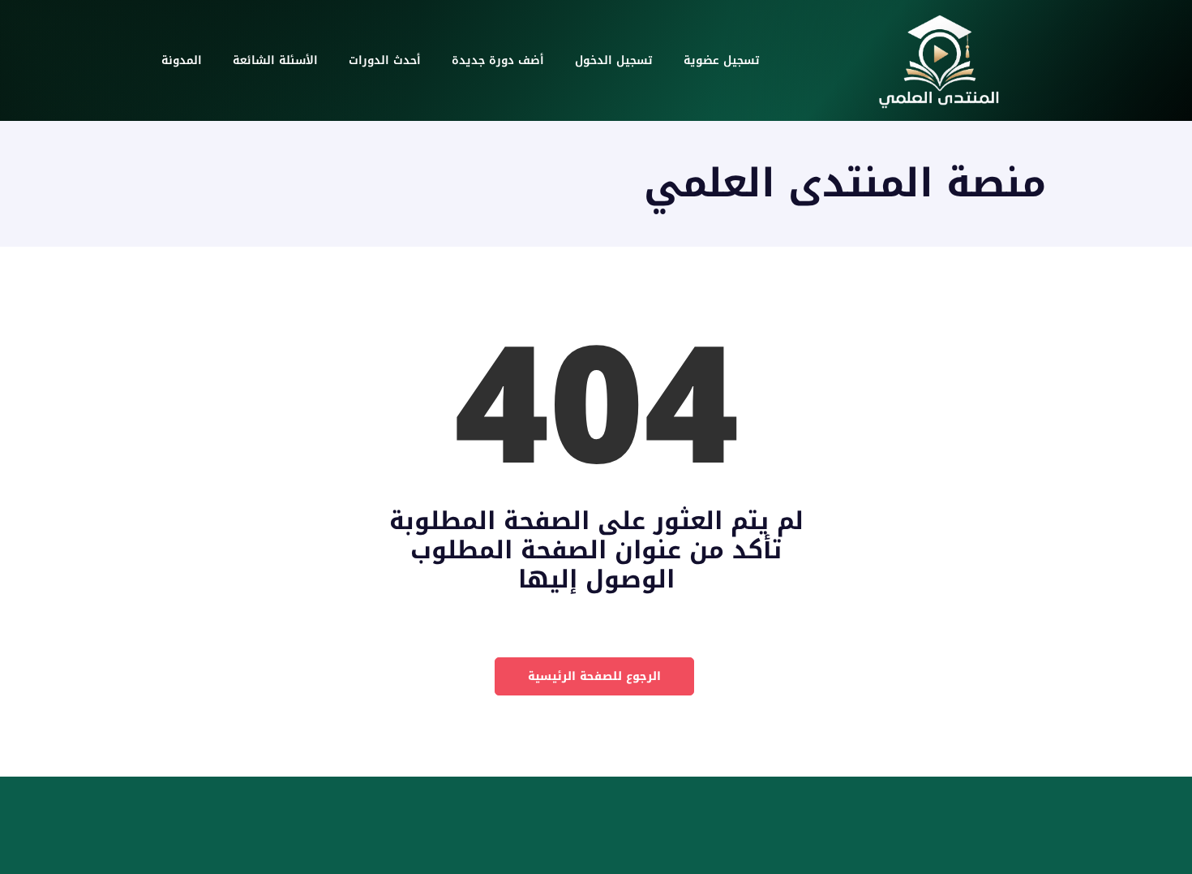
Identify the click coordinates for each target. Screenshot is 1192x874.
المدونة (181, 60)
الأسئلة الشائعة (275, 60)
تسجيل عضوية (722, 60)
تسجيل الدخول (614, 60)
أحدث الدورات (385, 60)
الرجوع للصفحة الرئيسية (594, 676)
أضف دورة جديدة (498, 60)
